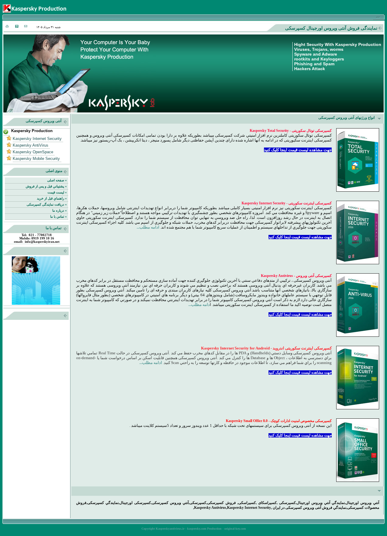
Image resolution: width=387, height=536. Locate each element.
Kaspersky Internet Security (37, 138)
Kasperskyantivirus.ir (170, 528)
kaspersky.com (196, 528)
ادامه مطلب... (148, 227)
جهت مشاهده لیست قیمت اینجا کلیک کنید (298, 150)
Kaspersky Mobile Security (36, 158)
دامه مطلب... (199, 304)
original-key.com (235, 528)
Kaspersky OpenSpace (33, 152)
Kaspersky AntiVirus (30, 145)
